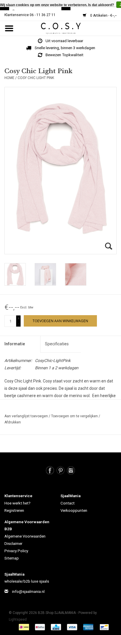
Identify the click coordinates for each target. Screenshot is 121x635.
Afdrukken (12, 422)
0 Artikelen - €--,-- (103, 15)
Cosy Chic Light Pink (36, 78)
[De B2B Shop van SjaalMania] (69, 28)
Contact (67, 503)
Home (9, 78)
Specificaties (57, 343)
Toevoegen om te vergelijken (75, 416)
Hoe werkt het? (17, 503)
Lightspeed (18, 619)
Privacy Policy (16, 551)
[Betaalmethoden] (25, 627)
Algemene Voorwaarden (25, 536)
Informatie (14, 343)
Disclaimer (13, 543)
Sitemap (11, 558)
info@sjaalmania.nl (28, 591)
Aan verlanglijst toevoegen (26, 416)
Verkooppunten (73, 510)
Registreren (14, 510)
